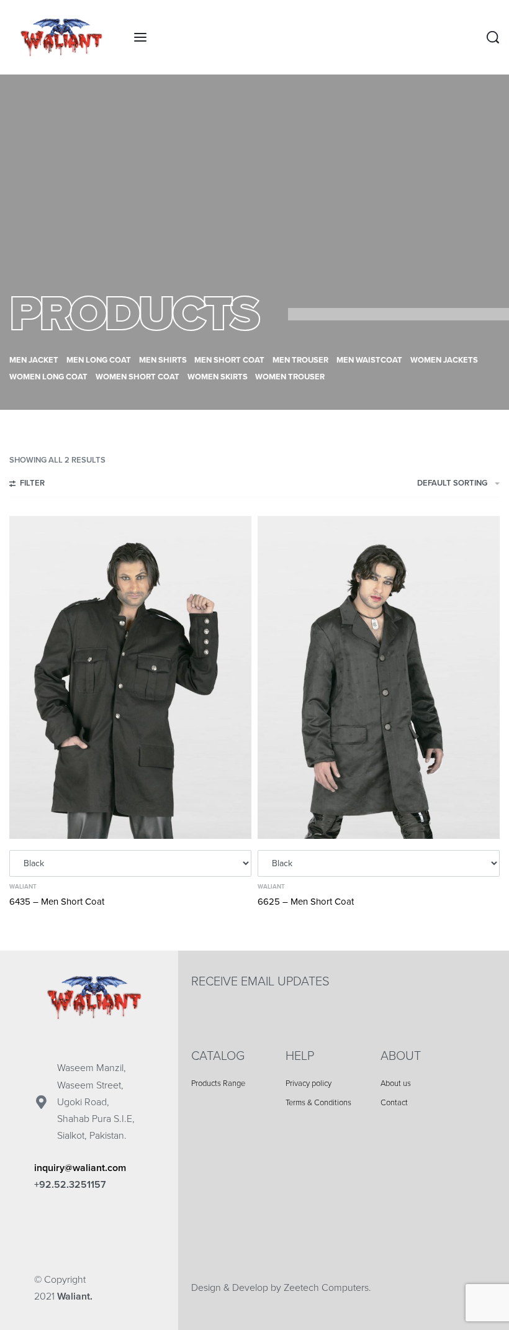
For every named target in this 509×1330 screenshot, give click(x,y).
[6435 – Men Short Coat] (130, 677)
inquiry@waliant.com (80, 1168)
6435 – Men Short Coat (56, 901)
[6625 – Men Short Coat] (379, 677)
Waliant (23, 887)
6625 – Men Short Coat (306, 901)
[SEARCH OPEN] (493, 37)
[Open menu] (140, 37)
